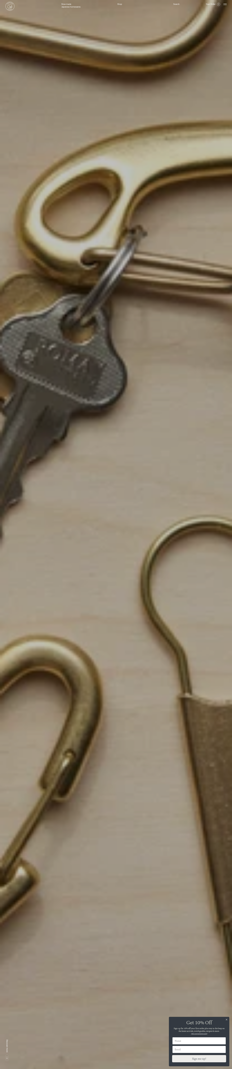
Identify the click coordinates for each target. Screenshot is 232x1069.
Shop (119, 4)
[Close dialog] (226, 1019)
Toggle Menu (225, 4)
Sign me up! (199, 1058)
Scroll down (7, 1058)
